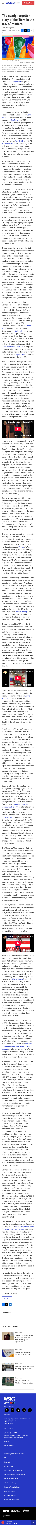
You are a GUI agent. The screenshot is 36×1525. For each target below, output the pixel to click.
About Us (6, 1441)
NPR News (7, 1298)
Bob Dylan (14, 120)
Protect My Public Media (11, 1479)
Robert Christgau (22, 612)
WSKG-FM (6, 1435)
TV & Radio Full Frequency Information (15, 1483)
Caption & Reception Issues (12, 1487)
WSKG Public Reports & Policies (13, 1470)
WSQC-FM (6, 1437)
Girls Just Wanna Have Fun (13, 347)
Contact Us (7, 1462)
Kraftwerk (18, 331)
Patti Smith (19, 141)
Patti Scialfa (9, 817)
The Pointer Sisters (9, 144)
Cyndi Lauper (21, 354)
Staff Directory (8, 1466)
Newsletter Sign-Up (10, 1495)
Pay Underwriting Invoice (11, 1499)
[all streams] (33, 1522)
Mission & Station (9, 1445)
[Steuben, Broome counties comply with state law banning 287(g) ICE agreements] (8, 1336)
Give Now (29, 3)
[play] (3, 1523)
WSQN (11, 1437)
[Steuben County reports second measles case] (8, 1353)
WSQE (23, 1435)
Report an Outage (9, 1491)
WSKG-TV (16, 1437)
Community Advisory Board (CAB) (14, 1454)
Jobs (5, 1458)
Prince (21, 547)
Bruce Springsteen (14, 82)
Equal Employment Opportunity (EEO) (15, 1474)
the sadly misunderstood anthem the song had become (17, 1046)
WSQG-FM (18, 1435)
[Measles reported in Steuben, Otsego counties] (8, 1381)
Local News (18, 1332)
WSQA (27, 1435)
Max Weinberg (17, 979)
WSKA (21, 1437)
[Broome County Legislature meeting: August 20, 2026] (8, 1367)
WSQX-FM (12, 1435)
